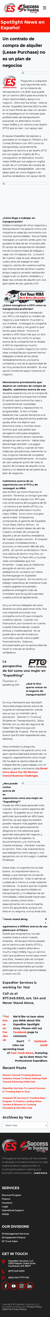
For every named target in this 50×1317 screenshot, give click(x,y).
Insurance (7, 1203)
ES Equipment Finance (14, 1237)
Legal (5, 1206)
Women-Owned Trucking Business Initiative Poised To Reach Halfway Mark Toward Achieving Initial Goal (25, 1078)
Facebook (20, 1032)
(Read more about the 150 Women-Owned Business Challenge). (25, 772)
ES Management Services (15, 1234)
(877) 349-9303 (16, 1271)
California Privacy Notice (14, 1309)
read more (40, 1172)
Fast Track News (22, 1053)
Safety (5, 1214)
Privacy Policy (34, 1307)
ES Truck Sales (10, 1241)
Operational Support (13, 1210)
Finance (6, 1199)
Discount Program (11, 1195)
